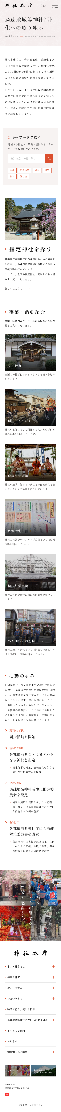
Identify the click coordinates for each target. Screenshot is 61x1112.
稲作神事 (24, 170)
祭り (12, 176)
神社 (12, 170)
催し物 (23, 176)
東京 (37, 170)
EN (44, 5)
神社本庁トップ (11, 36)
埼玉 (47, 170)
